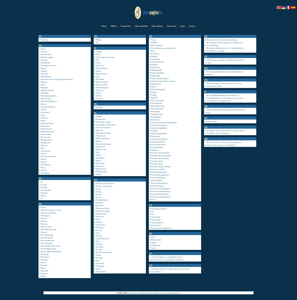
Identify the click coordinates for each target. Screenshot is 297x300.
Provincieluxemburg (159, 183)
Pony (98, 233)
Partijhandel (45, 143)
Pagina (43, 68)
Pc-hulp (44, 187)
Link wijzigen (157, 26)
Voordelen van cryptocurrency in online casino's (225, 131)
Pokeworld (100, 225)
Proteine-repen (157, 161)
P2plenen (44, 40)
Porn (98, 241)
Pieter (98, 63)
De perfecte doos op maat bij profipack (222, 40)
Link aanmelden (141, 26)
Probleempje (156, 117)
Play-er (99, 155)
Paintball (44, 74)
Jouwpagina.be (134, 293)
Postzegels (100, 266)
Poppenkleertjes (102, 238)
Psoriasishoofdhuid (158, 209)
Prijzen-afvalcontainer (160, 78)
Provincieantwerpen (159, 172)
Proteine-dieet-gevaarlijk (161, 155)
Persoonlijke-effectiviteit (50, 246)
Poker (98, 219)
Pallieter (44, 82)
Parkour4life (46, 134)
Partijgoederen (46, 140)
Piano (98, 54)
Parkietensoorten (47, 132)
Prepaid (154, 56)
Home (104, 26)
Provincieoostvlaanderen (161, 189)
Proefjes (154, 131)
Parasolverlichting (48, 107)
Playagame (100, 158)
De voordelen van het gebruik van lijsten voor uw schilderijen (224, 44)
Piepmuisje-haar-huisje (105, 57)
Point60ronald (101, 200)
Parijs (43, 115)
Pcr (42, 198)
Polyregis (99, 227)
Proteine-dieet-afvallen (160, 153)
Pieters (98, 71)
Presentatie (155, 59)
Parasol (44, 104)
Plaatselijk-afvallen (103, 122)
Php (97, 43)
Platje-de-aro (101, 149)
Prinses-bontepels (158, 89)
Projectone (155, 136)
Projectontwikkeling (159, 139)
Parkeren (44, 118)
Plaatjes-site (100, 119)
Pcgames (44, 193)
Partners (44, 145)
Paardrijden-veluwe (48, 65)
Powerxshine (101, 272)
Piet (97, 60)
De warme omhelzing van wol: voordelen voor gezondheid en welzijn (225, 49)
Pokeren (99, 222)
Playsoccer (100, 166)
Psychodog (155, 217)
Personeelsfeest (47, 238)
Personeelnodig (47, 235)
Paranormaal (46, 98)
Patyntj (43, 162)
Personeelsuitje (47, 243)
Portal (98, 255)
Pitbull (98, 96)
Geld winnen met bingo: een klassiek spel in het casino (225, 61)
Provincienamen (157, 186)
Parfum (44, 109)
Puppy (153, 242)
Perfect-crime (46, 227)
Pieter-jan (100, 65)
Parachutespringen (48, 96)
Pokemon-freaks (102, 208)
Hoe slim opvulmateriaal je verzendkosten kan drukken (224, 73)
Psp (152, 211)
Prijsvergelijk (156, 70)
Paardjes (44, 60)
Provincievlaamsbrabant (160, 191)
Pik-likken (100, 79)
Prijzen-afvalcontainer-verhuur (163, 81)
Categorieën (125, 26)
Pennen (44, 221)
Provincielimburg (158, 178)
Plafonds (99, 130)
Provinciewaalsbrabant (160, 194)
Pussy (153, 248)
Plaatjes (99, 116)
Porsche (99, 250)
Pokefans (99, 203)
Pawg (43, 167)
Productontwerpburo (159, 125)
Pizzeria (99, 98)
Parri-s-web (45, 137)
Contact (192, 26)
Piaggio (99, 52)
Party (43, 148)
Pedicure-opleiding (48, 213)
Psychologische (157, 222)
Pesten (43, 262)
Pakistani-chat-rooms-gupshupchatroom (57, 79)
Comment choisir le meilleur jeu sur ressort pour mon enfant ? (170, 270)
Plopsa (98, 174)
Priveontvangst (157, 109)
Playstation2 (101, 169)
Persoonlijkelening (48, 249)
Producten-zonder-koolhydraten (164, 122)
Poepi (98, 189)
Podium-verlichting (104, 186)
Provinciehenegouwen (160, 175)
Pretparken (155, 67)
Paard (43, 49)
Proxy (153, 200)
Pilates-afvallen (102, 82)
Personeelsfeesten (48, 240)
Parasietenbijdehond (49, 101)
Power (98, 269)
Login (182, 26)
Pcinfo (43, 196)
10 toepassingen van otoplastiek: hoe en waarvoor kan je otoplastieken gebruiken (167, 258)
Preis (153, 51)
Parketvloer (45, 126)
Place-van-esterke (103, 127)
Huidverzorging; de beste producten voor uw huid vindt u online (224, 84)
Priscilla (154, 98)
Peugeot (44, 273)
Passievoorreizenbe (48, 156)
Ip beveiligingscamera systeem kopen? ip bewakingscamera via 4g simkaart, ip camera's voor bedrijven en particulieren (224, 98)
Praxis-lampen (157, 45)
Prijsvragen (155, 76)
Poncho (99, 230)
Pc (42, 182)
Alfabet (114, 26)
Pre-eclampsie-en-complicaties (163, 48)
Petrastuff (44, 271)
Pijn (97, 76)
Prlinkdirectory (157, 114)
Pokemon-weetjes (103, 211)
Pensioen (44, 224)
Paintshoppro (46, 76)
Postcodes (100, 263)
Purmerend (155, 245)
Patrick (43, 159)
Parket (43, 121)
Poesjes (99, 192)
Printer (154, 95)
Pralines (154, 43)
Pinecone (99, 90)
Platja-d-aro (100, 147)
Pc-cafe (44, 185)
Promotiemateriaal (158, 144)
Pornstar (99, 244)
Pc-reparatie (45, 190)
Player (98, 160)
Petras (43, 268)
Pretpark (154, 65)
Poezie (98, 197)
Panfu (43, 85)
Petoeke (44, 265)
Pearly (43, 207)
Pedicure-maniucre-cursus (51, 210)
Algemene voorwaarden (163, 293)
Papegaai (44, 87)
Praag (153, 40)
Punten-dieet (156, 240)
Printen (154, 92)
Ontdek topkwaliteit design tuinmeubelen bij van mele (225, 111)
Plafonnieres (101, 136)
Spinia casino (211, 121)
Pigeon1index (101, 74)
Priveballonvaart (157, 106)
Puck (153, 237)
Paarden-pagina (47, 57)
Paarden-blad (46, 54)
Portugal (99, 258)
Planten (99, 141)
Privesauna (155, 111)
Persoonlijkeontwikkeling (51, 251)
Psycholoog (156, 225)
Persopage (45, 254)
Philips (98, 40)
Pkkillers (99, 107)
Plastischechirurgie (103, 144)
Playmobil (100, 163)
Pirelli (98, 93)
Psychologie (156, 220)
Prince (153, 87)
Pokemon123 (101, 214)
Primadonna (156, 84)
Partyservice (46, 151)
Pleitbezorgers (101, 171)
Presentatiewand (157, 62)
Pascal (43, 154)
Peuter (43, 276)
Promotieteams (157, 147)
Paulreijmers (46, 165)
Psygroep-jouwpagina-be (161, 228)
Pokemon (100, 205)
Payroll (44, 170)
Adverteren (171, 26)
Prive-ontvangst (157, 100)
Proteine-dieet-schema (160, 158)
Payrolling (45, 173)
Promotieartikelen (158, 142)
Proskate (154, 150)
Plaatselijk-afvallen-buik (105, 125)
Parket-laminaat (47, 123)
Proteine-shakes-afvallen (161, 166)
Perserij (44, 232)
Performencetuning (48, 229)
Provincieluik (156, 180)
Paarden (44, 52)
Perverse (44, 260)
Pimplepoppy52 (102, 87)
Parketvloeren (46, 129)
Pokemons (100, 216)
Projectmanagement (159, 133)
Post (97, 261)
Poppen (99, 236)
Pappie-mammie (47, 90)
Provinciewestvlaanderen (161, 197)
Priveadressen (156, 103)
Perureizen (45, 257)
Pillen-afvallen (102, 85)
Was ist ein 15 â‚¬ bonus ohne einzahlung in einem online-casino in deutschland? (223, 143)
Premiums (155, 54)
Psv (152, 214)
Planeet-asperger (102, 138)
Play (98, 152)
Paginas (44, 71)
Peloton (44, 218)
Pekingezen (45, 216)
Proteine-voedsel (157, 169)
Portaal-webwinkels (104, 252)
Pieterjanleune (101, 68)
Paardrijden (45, 63)
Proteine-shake (157, 164)
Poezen (99, 194)
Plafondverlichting (103, 133)
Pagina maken (146, 293)
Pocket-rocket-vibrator (105, 183)
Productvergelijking (159, 128)
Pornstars (99, 247)
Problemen (155, 120)
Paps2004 (45, 93)
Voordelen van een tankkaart (217, 133)
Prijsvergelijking (157, 73)
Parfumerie (45, 112)
